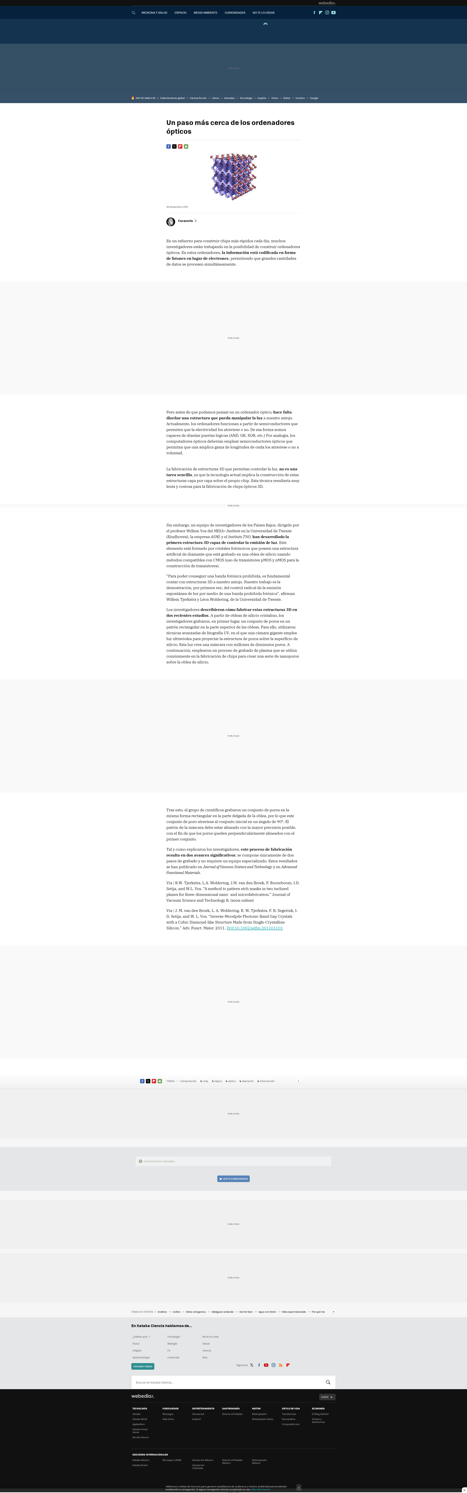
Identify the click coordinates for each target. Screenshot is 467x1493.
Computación (188, 1081)
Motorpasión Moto (262, 1419)
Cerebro (300, 98)
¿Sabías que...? (141, 1336)
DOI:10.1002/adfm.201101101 (255, 927)
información (267, 1081)
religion (137, 1350)
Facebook (314, 12)
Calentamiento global (172, 98)
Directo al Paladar (232, 1414)
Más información (260, 1489)
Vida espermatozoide (294, 1311)
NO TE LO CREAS (264, 12)
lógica (218, 1081)
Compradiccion (291, 1424)
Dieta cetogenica (196, 1311)
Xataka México (140, 1460)
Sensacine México (202, 1460)
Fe (168, 1350)
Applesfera (138, 1424)
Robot (286, 98)
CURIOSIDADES (235, 12)
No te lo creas (210, 1336)
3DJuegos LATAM (171, 1460)
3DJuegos (167, 1414)
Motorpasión (259, 1414)
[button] (187, 220)
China (274, 98)
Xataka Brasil (139, 1465)
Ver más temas (142, 1366)
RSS (281, 1364)
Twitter (174, 146)
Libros (215, 98)
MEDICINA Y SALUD (154, 12)
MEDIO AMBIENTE (205, 12)
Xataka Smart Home (140, 1430)
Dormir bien (246, 1311)
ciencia (206, 1350)
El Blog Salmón (320, 1414)
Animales (229, 98)
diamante (248, 1081)
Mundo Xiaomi (140, 1437)
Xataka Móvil (139, 1419)
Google (314, 98)
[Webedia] (327, 3)
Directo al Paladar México (232, 1461)
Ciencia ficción (198, 98)
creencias (173, 1357)
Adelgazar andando (223, 1311)
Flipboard (321, 12)
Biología (172, 1343)
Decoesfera (288, 1419)
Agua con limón (267, 1311)
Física (135, 1343)
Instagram (327, 12)
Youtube (333, 12)
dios (205, 1357)
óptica (232, 1081)
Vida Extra (168, 1419)
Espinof (196, 1419)
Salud (206, 1343)
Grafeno (162, 1311)
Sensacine (198, 1414)
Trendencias (289, 1414)
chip (205, 1081)
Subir (324, 1397)
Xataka (136, 1414)
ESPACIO (180, 12)
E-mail (186, 146)
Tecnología (246, 98)
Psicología (173, 1336)
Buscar (328, 1382)
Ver (235, 1178)
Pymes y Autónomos (318, 1420)
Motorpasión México (259, 1461)
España (262, 98)
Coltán (177, 1311)
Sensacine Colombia (198, 1466)
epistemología (141, 1357)
